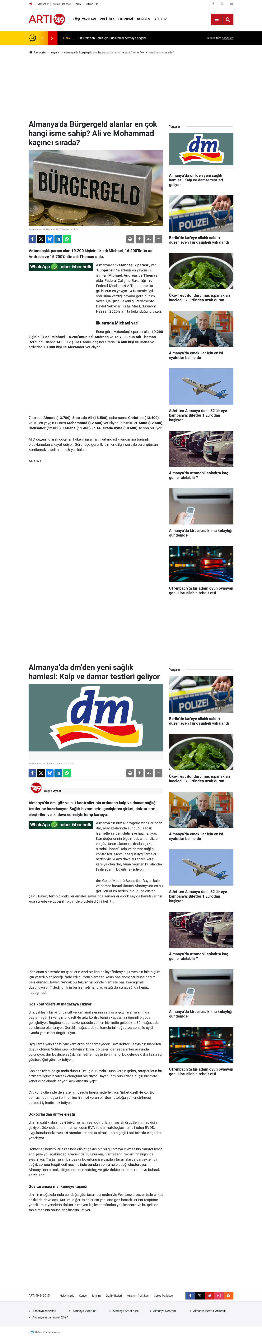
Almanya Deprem (164, 1311)
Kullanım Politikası (138, 1295)
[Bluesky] (50, 239)
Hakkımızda (67, 1295)
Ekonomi (125, 19)
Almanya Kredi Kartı (126, 1311)
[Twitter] (41, 239)
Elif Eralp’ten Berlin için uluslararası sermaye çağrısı (112, 34)
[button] (139, 239)
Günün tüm (220, 38)
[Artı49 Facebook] (213, 4)
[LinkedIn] (58, 239)
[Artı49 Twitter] (222, 4)
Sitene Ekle (92, 3)
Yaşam (55, 52)
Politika (107, 19)
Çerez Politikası (163, 1295)
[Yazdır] (130, 239)
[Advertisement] (131, 87)
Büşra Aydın (52, 791)
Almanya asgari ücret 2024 (50, 1317)
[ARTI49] (47, 19)
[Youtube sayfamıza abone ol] (209, 1295)
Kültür (160, 19)
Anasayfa (39, 52)
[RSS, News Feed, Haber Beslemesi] (228, 1295)
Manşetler (43, 3)
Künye (83, 1295)
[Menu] (216, 19)
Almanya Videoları (84, 1311)
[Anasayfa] (31, 3)
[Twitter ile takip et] (200, 1295)
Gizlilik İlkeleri (113, 1295)
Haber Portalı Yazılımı (48, 1332)
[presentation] (42, 38)
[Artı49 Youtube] (231, 4)
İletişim (96, 1295)
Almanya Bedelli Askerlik (209, 1311)
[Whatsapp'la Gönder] (67, 239)
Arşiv (78, 3)
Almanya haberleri (44, 1311)
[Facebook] (32, 239)
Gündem (144, 19)
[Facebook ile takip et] (190, 1295)
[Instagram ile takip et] (219, 1295)
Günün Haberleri (62, 3)
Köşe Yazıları (84, 19)
